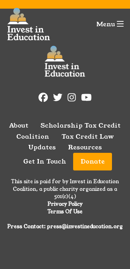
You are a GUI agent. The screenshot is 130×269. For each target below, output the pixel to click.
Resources (85, 147)
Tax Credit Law (87, 136)
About (18, 125)
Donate (93, 161)
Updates (42, 147)
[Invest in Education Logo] (28, 24)
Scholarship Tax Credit (81, 125)
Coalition (32, 136)
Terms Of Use (65, 211)
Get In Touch (44, 161)
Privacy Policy (65, 204)
